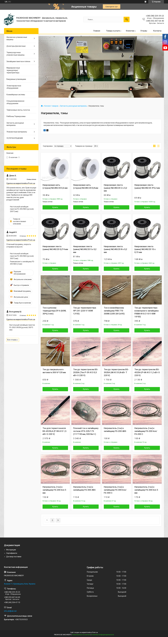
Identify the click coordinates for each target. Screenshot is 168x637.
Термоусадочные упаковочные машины (15, 53)
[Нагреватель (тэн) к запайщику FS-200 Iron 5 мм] (55, 469)
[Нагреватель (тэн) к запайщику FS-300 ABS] (85, 469)
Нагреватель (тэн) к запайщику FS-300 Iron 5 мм (146, 490)
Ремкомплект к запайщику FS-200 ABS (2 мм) (22, 263)
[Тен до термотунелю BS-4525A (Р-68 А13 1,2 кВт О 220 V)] (147, 351)
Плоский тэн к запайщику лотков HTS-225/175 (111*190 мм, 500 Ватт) (85, 431)
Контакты (157, 31)
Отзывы (143, 31)
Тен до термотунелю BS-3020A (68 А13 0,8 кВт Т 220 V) (116, 372)
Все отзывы (12, 340)
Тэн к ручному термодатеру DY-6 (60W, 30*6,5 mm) (54, 310)
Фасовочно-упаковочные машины (17, 38)
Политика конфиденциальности (103, 635)
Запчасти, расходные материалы (73, 106)
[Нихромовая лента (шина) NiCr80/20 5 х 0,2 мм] (85, 228)
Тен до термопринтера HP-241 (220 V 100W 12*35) (84, 310)
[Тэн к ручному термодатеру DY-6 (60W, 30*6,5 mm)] (55, 290)
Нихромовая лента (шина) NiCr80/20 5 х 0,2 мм (84, 249)
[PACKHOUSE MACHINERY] (9, 19)
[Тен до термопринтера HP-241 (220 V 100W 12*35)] (85, 290)
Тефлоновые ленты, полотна (18, 110)
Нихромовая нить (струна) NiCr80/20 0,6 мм (55, 186)
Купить (55, 207)
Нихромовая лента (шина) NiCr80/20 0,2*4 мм (55, 248)
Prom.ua (95, 632)
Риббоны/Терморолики (16, 116)
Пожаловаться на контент (81, 635)
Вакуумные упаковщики (16, 79)
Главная (96, 31)
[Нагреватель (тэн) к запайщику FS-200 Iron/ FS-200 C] (147, 410)
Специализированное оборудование (15, 102)
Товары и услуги (113, 31)
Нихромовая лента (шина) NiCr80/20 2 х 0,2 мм (115, 188)
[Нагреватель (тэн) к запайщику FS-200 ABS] (116, 410)
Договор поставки (13, 557)
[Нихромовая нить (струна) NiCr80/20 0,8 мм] (85, 167)
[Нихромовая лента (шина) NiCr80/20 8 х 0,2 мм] (116, 228)
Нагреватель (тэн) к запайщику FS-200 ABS (115, 429)
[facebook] (45, 131)
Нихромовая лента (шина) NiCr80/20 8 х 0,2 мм (115, 249)
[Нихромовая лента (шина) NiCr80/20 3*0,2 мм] (147, 167)
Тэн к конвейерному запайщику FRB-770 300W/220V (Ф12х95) (114, 310)
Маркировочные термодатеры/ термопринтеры (13, 70)
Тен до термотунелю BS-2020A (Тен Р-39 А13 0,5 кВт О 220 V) (85, 372)
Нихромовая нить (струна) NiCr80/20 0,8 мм (85, 186)
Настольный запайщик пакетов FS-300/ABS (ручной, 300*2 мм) (22, 256)
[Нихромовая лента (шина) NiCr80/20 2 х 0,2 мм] (116, 167)
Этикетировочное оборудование (14, 87)
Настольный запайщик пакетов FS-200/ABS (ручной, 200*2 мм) (22, 209)
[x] (47, 131)
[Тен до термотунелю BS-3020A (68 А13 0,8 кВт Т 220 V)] (116, 351)
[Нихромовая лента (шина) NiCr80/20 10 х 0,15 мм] (147, 228)
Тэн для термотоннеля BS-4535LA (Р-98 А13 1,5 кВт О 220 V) (54, 431)
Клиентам (130, 31)
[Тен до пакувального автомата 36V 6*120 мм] (55, 351)
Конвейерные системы (16, 95)
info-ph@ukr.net (10, 611)
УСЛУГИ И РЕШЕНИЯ (15, 138)
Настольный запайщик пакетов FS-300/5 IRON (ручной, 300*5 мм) (22, 327)
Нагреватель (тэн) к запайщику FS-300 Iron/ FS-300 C (115, 490)
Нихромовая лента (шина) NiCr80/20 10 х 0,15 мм (145, 249)
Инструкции (11, 550)
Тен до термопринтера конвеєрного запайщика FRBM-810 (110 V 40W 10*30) (146, 312)
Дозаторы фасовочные (16, 46)
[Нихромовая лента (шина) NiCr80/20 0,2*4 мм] (55, 228)
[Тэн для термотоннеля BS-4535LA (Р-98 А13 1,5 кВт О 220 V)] (55, 410)
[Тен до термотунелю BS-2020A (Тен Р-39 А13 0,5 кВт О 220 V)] (85, 351)
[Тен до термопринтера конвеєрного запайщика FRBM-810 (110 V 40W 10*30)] (147, 290)
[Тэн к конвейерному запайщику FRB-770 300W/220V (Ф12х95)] (116, 290)
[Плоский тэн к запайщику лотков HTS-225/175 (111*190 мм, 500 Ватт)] (85, 410)
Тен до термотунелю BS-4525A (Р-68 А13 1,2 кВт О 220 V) (147, 372)
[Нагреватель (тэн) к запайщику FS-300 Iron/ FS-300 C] (116, 469)
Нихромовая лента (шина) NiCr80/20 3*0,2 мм (147, 186)
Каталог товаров (51, 106)
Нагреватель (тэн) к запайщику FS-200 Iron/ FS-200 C (145, 431)
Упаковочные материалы (17, 132)
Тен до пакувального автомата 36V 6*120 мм (54, 371)
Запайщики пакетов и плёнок (18, 61)
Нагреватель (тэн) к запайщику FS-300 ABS (84, 488)
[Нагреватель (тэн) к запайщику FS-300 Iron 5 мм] (147, 469)
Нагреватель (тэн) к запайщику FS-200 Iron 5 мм (54, 490)
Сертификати (11, 553)
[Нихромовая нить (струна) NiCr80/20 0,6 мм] (55, 167)
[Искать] (127, 19)
